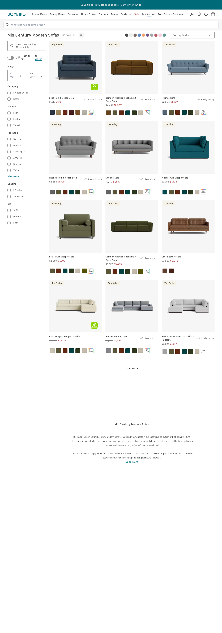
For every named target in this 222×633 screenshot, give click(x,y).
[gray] (151, 35)
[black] (127, 35)
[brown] (135, 35)
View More (13, 176)
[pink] (160, 35)
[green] (164, 35)
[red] (156, 35)
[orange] (143, 35)
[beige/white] (131, 35)
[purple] (147, 35)
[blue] (139, 35)
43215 (38, 59)
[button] (112, 24)
